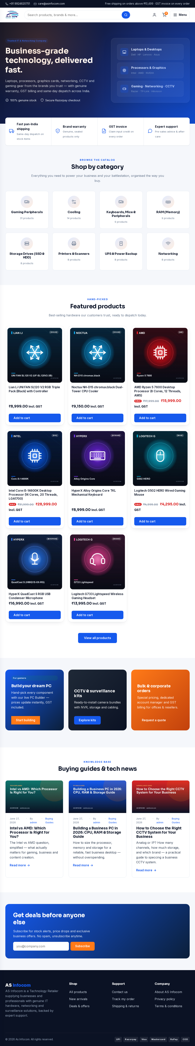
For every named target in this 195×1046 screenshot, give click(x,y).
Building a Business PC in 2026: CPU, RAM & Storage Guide (97, 832)
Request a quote (154, 720)
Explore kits (87, 720)
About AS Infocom (168, 992)
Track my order (123, 999)
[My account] (154, 15)
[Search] (126, 15)
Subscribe (82, 946)
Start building (25, 720)
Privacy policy (165, 999)
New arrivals (78, 999)
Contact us (120, 992)
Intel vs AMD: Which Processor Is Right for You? (29, 832)
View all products (97, 638)
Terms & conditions (168, 1006)
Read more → (20, 865)
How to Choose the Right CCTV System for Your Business (158, 832)
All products (78, 992)
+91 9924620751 (19, 3)
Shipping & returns (125, 1006)
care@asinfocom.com (51, 3)
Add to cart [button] (22, 418)
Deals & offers (79, 1006)
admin (33, 822)
